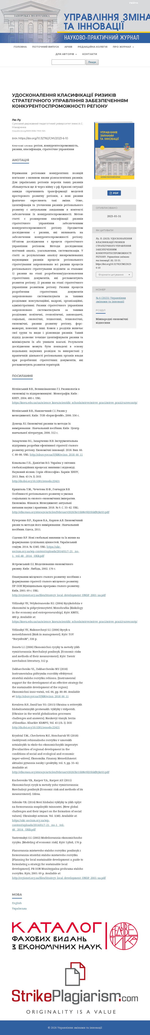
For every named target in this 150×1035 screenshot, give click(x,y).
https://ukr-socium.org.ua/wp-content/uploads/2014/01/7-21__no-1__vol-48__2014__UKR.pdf (45, 551)
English (17, 903)
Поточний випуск (45, 46)
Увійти (133, 2)
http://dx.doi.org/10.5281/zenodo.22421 (36, 481)
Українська (19, 908)
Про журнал (122, 46)
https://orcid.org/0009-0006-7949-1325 (28, 131)
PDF (115, 193)
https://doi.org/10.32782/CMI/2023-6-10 (43, 138)
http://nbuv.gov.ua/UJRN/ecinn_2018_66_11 (56, 454)
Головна (20, 46)
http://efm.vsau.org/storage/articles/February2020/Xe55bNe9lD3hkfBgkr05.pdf (60, 512)
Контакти (89, 54)
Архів (68, 46)
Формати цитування (110, 274)
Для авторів (65, 54)
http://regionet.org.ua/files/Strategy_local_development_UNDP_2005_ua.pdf (59, 595)
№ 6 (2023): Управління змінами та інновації (111, 299)
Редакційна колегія (92, 46)
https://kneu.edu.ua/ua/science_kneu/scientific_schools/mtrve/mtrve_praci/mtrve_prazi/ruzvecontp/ (74, 402)
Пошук (92, 62)
